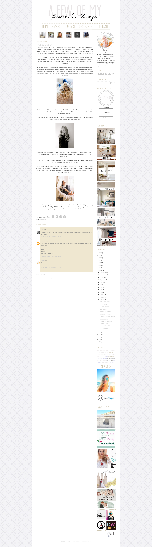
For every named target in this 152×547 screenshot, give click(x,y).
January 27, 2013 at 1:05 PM (51, 267)
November (103, 274)
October (102, 277)
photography (105, 362)
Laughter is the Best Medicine (107, 316)
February (102, 297)
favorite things (102, 354)
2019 (99, 255)
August (102, 282)
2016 (99, 262)
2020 (99, 253)
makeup (105, 358)
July (101, 284)
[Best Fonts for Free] (77, 35)
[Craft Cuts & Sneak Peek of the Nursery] (42, 35)
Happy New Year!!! (105, 328)
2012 (99, 332)
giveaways (111, 356)
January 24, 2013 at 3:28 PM (51, 236)
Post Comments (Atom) (49, 278)
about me (103, 350)
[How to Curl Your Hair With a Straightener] (60, 35)
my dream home (111, 358)
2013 (99, 270)
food (41, 219)
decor (106, 352)
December (102, 272)
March (102, 294)
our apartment (109, 360)
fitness (103, 356)
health (44, 219)
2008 (99, 342)
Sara (42, 229)
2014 (99, 267)
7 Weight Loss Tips (104, 306)
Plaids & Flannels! (104, 319)
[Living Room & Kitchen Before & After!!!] (69, 35)
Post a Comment (40, 274)
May (101, 289)
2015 (99, 265)
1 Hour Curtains (104, 304)
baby (107, 350)
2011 (99, 334)
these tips (77, 61)
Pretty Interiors (103, 309)
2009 (99, 339)
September (103, 279)
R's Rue (43, 260)
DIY (98, 350)
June (101, 287)
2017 (99, 260)
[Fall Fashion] (86, 35)
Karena (43, 241)
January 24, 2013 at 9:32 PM (51, 256)
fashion (111, 352)
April (101, 292)
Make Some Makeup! (105, 301)
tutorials (112, 362)
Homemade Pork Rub (105, 314)
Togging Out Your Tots (105, 311)
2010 (99, 337)
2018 (99, 258)
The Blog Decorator (82, 542)
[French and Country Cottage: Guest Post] (51, 35)
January (102, 299)
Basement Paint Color (105, 326)
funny (106, 356)
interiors (100, 358)
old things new (101, 360)
